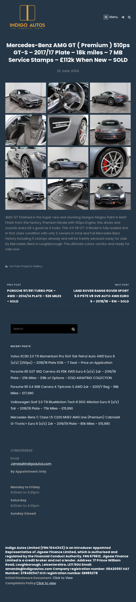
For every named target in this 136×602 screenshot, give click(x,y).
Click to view (46, 583)
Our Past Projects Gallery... (26, 266)
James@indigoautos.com (31, 463)
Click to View (62, 578)
